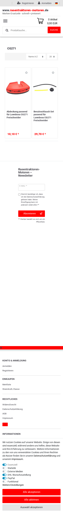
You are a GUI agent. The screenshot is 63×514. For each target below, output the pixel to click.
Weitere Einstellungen (13, 485)
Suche (54, 30)
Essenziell (12, 464)
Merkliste (6, 384)
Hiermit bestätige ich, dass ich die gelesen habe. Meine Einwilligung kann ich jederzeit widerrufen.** (32, 199)
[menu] (5, 20)
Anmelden (7, 366)
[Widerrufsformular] (5, 424)
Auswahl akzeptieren (31, 507)
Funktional (13, 481)
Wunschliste (25, 73)
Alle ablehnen (31, 499)
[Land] (56, 3)
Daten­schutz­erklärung (12, 409)
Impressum (7, 418)
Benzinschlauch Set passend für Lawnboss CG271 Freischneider (44, 116)
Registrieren (7, 370)
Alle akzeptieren (31, 492)
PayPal (11, 478)
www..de (25, 11)
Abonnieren (29, 213)
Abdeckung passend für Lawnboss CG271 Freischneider (17, 114)
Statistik (12, 468)
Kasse (17, 389)
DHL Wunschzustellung (19, 475)
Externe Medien (15, 471)
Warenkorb (7, 389)
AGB (4, 413)
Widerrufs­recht (9, 404)
